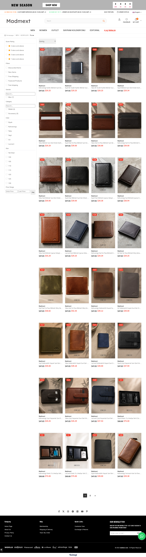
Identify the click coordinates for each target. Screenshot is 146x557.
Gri (9, 140)
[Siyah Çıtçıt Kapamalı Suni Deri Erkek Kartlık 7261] (129, 340)
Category (9, 101)
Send (139, 533)
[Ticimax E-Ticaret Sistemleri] (73, 555)
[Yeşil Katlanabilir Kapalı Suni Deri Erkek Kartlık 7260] (51, 340)
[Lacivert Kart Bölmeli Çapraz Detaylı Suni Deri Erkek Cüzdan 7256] (77, 230)
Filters (8, 63)
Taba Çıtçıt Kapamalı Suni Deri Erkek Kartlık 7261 (77, 418)
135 (9, 157)
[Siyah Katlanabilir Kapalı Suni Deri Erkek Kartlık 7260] (103, 451)
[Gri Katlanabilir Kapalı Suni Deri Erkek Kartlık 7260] (129, 285)
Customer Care (80, 526)
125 (9, 179)
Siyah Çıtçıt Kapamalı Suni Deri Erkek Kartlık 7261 (129, 363)
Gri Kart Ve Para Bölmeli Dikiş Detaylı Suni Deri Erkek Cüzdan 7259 (129, 253)
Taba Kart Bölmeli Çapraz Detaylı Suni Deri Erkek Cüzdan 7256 (51, 253)
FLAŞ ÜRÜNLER (110, 30)
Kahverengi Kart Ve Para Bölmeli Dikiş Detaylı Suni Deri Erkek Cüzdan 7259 (103, 253)
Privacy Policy (9, 533)
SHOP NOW (51, 5)
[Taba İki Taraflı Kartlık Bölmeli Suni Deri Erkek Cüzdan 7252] (103, 65)
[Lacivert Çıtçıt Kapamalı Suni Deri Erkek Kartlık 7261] (103, 395)
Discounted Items (14, 68)
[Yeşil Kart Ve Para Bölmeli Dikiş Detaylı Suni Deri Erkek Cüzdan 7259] (51, 285)
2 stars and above (17, 54)
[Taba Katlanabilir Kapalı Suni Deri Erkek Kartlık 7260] (77, 340)
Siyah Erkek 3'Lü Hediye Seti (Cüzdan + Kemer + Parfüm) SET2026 (129, 418)
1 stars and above (17, 59)
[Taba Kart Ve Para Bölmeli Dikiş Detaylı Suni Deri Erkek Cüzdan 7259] (77, 285)
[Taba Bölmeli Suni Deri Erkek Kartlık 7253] (51, 120)
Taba (10, 131)
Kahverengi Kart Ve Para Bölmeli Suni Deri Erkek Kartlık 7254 (129, 143)
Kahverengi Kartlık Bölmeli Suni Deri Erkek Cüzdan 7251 (51, 88)
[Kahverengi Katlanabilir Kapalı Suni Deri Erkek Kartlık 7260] (103, 285)
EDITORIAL (95, 30)
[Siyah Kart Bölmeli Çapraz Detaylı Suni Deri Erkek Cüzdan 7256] (103, 175)
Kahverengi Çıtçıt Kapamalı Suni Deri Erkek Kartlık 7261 (51, 418)
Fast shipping (13, 85)
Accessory (13, 113)
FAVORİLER (126, 22)
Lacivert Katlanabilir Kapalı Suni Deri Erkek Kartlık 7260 (103, 363)
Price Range (10, 187)
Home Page (8, 526)
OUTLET (55, 30)
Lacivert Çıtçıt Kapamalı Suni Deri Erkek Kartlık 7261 (103, 418)
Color (7, 118)
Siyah (10, 122)
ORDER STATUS (124, 12)
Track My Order (45, 533)
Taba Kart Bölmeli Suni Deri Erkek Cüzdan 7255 (51, 198)
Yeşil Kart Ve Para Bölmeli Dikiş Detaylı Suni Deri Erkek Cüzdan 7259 (51, 308)
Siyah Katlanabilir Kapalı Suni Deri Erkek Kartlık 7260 (103, 473)
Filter (33, 192)
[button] (50, 79)
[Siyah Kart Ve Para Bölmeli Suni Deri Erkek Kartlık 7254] (77, 120)
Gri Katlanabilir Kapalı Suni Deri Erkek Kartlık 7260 (129, 308)
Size (7, 148)
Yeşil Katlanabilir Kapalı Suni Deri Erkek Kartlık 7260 (51, 363)
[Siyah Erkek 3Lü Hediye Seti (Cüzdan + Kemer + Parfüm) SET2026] (129, 395)
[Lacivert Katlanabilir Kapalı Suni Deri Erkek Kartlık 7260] (103, 340)
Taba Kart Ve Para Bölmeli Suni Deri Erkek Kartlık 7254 (103, 143)
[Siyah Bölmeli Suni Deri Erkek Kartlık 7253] (129, 65)
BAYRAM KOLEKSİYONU (74, 30)
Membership (44, 526)
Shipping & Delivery (46, 529)
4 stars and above (17, 46)
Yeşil (10, 135)
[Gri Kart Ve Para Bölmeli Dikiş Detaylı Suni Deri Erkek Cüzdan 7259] (129, 230)
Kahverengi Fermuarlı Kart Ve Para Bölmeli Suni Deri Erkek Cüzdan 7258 (129, 473)
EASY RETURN (109, 12)
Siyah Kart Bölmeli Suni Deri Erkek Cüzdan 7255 (77, 198)
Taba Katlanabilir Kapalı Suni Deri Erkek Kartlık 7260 (77, 363)
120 (9, 174)
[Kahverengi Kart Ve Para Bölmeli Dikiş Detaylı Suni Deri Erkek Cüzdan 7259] (103, 230)
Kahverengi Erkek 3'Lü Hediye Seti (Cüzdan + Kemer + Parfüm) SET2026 (51, 473)
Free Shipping (13, 76)
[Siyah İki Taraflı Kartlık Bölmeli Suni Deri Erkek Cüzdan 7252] (77, 65)
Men (11, 97)
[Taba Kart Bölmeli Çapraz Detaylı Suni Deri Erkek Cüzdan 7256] (51, 230)
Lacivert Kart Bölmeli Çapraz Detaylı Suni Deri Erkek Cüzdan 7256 (77, 253)
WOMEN (43, 30)
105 (9, 161)
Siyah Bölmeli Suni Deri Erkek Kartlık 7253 (129, 88)
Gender (8, 89)
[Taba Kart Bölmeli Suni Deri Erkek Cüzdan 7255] (51, 175)
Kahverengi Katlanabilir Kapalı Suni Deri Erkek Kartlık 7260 (103, 308)
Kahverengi (12, 126)
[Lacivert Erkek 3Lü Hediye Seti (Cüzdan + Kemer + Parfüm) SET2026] (77, 451)
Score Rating (10, 41)
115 (9, 170)
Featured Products (15, 81)
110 (9, 166)
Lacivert (11, 144)
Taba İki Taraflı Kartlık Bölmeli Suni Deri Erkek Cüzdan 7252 (103, 88)
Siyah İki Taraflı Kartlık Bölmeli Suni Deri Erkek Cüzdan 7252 (77, 88)
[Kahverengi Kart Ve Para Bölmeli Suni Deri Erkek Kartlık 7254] (129, 120)
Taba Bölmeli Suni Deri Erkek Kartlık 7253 (51, 143)
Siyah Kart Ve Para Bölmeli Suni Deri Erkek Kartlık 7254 (77, 143)
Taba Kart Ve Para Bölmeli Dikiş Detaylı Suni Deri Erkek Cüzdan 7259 (77, 308)
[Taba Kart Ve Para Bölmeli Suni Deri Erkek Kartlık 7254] (103, 120)
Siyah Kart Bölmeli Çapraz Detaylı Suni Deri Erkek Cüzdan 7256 (103, 198)
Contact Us (8, 536)
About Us (8, 529)
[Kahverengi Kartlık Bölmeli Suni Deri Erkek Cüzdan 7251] (51, 65)
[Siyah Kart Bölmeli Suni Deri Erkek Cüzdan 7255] (77, 175)
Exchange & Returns (81, 529)
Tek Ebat (11, 153)
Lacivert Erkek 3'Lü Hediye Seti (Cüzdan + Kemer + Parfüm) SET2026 (77, 473)
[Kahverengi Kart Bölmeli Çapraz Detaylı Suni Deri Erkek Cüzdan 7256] (129, 175)
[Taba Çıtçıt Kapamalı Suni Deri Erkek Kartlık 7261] (77, 395)
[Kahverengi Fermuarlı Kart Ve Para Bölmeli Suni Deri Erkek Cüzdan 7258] (129, 451)
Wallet (11, 109)
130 (9, 183)
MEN (33, 30)
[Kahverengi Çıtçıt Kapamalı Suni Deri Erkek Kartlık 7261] (51, 395)
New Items (12, 72)
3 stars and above (17, 50)
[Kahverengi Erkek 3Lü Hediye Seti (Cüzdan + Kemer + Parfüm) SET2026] (51, 451)
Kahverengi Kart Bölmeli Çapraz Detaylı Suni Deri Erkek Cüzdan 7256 (129, 198)
